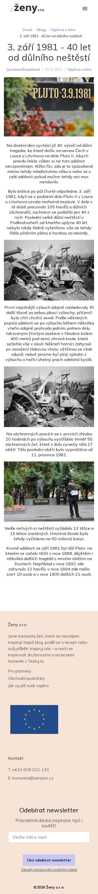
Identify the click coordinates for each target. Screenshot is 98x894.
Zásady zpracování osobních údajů (49, 869)
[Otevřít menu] (85, 9)
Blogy (41, 30)
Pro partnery (19, 671)
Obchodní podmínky (26, 678)
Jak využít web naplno (28, 685)
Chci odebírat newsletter (49, 860)
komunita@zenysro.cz (32, 778)
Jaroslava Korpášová (23, 69)
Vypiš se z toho (63, 30)
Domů (27, 30)
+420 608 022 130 (30, 769)
